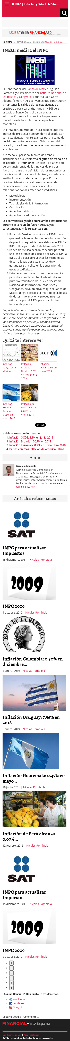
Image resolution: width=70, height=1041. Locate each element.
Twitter (31, 486)
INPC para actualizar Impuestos (24, 550)
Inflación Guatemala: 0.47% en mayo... (34, 778)
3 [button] (11, 973)
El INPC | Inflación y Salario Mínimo (35, 4)
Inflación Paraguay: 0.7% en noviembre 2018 (37, 445)
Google (20, 486)
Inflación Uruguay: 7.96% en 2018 (31, 719)
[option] (35, 589)
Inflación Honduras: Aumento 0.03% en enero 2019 (9, 411)
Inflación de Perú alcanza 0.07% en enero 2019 (28, 409)
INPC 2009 (13, 606)
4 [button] (11, 978)
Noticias (7, 42)
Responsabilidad (31, 1034)
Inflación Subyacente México (9, 367)
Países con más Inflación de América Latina (36, 449)
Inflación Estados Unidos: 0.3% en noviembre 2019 (29, 371)
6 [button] (11, 987)
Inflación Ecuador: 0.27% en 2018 (30, 441)
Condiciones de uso (12, 1034)
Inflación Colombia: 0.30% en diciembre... (33, 661)
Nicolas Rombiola (54, 41)
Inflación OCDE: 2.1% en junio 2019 (48, 367)
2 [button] (11, 968)
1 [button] (11, 963)
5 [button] (11, 983)
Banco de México (37, 89)
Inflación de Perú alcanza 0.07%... (29, 836)
